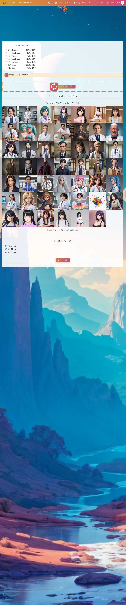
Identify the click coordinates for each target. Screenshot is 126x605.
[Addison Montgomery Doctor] (10, 183)
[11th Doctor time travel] (97, 166)
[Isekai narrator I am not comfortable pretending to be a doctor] (45, 149)
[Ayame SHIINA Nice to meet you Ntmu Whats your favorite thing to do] (62, 218)
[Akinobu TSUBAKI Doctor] (97, 183)
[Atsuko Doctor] (62, 201)
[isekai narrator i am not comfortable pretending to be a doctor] (80, 166)
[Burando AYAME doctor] (10, 114)
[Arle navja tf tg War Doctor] (45, 201)
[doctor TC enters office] (28, 114)
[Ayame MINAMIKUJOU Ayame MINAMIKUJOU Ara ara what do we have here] (80, 114)
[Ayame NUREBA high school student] (45, 218)
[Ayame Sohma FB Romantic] (97, 218)
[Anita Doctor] (28, 201)
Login (107, 2)
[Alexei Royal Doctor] (114, 183)
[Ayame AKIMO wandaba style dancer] (80, 201)
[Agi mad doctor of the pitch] (28, 183)
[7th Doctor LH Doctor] (114, 166)
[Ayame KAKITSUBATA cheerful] (10, 218)
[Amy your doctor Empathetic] (10, 201)
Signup (112, 2)
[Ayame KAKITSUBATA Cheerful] (114, 201)
